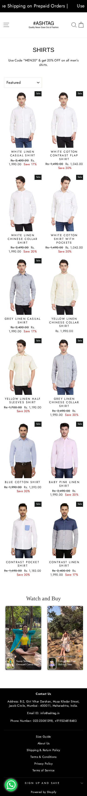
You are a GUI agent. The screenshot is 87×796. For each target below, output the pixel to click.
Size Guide (43, 736)
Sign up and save (42, 783)
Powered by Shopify (43, 792)
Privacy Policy (43, 763)
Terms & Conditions (43, 757)
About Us (44, 743)
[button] (23, 638)
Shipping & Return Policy (43, 750)
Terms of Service (43, 770)
